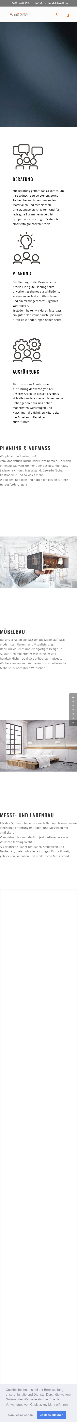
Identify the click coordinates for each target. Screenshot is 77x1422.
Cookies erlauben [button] (51, 1414)
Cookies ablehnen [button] (20, 1414)
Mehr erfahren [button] (58, 1404)
